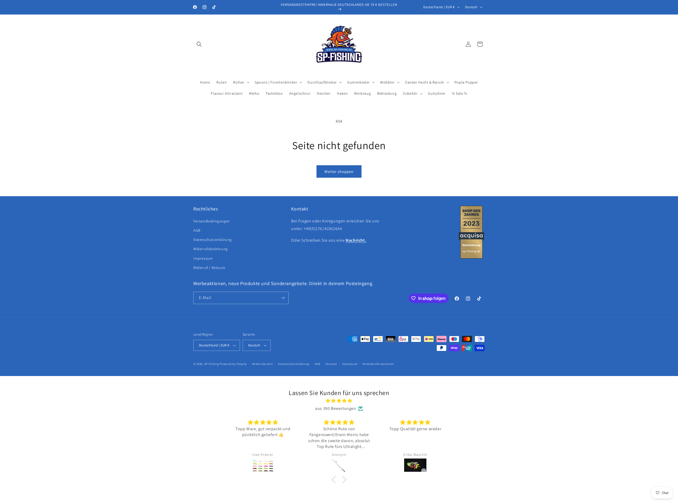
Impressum (203, 258)
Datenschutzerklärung (212, 239)
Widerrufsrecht (262, 364)
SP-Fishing (211, 364)
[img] (339, 401)
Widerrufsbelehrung (210, 248)
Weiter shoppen (339, 171)
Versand (331, 364)
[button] (199, 44)
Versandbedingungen (211, 221)
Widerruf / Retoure (209, 267)
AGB (196, 230)
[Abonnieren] (282, 298)
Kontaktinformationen (378, 364)
